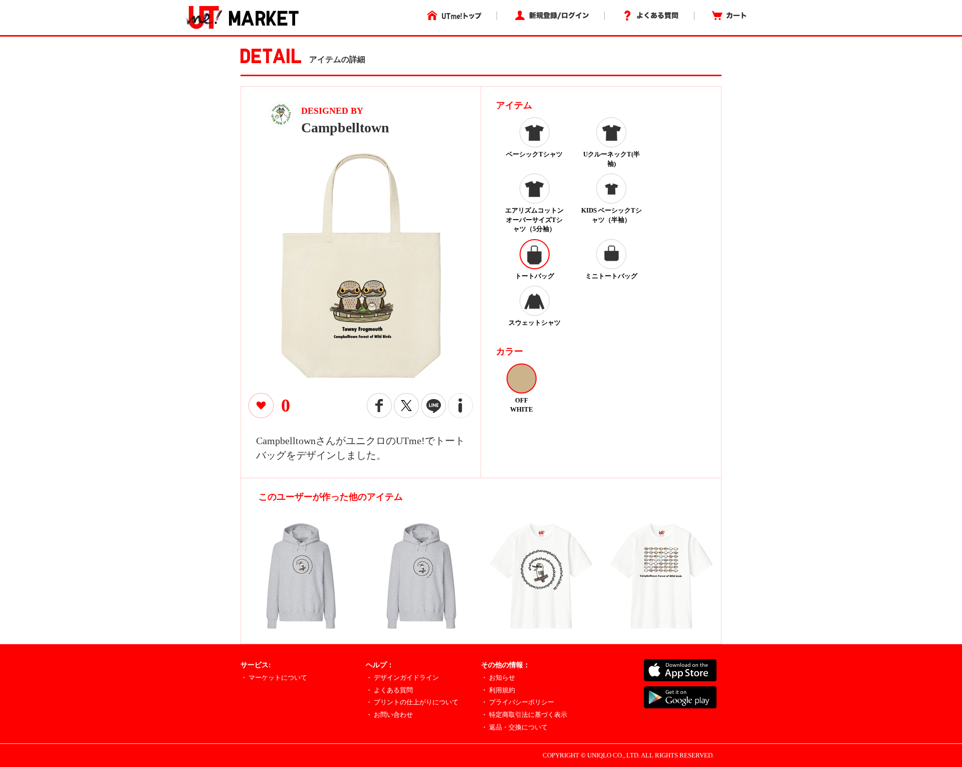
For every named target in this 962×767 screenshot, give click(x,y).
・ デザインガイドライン (402, 677)
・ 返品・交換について (514, 727)
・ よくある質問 (389, 690)
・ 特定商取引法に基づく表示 (524, 714)
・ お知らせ (498, 677)
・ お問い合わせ (389, 714)
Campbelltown (345, 127)
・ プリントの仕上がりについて (412, 702)
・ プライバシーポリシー (517, 702)
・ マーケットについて (274, 677)
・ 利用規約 (498, 690)
